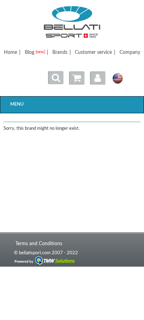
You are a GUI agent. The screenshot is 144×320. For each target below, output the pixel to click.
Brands (59, 52)
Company (130, 52)
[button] (98, 78)
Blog (35, 52)
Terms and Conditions (38, 243)
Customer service (93, 52)
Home (10, 52)
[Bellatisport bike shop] (72, 22)
